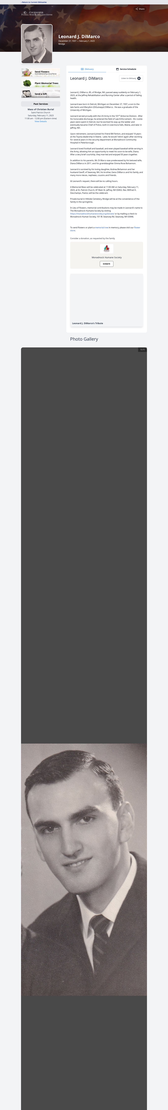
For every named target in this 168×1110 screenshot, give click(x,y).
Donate (106, 264)
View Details (41, 121)
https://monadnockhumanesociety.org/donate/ (92, 213)
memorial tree (101, 227)
